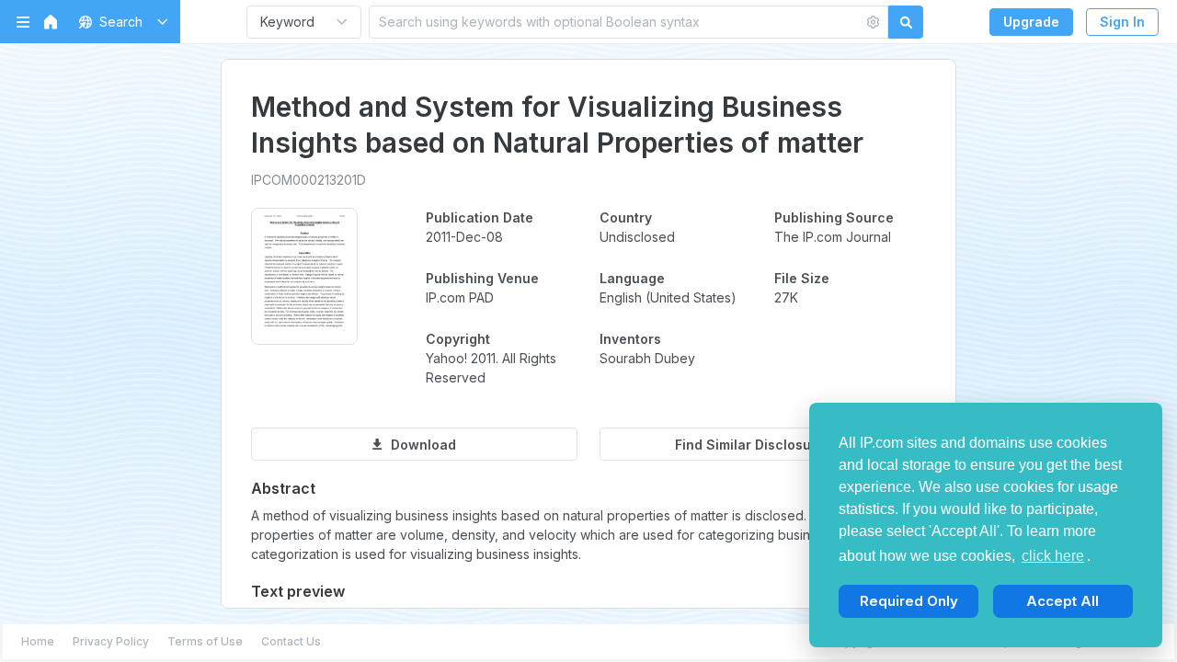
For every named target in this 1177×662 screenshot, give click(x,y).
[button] (120, 22)
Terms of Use (205, 641)
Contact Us (291, 641)
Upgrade (1031, 21)
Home (37, 641)
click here (1053, 556)
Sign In (1122, 21)
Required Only (909, 601)
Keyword (287, 21)
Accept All (1062, 601)
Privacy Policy (111, 641)
